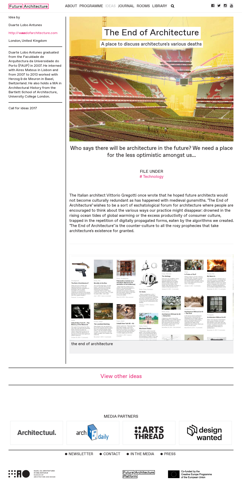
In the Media (142, 454)
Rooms (143, 6)
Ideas (110, 6)
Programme (91, 6)
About (71, 6)
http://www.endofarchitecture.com (33, 33)
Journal (126, 6)
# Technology (152, 176)
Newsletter (81, 454)
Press (170, 454)
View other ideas (121, 376)
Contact (111, 454)
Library (159, 6)
